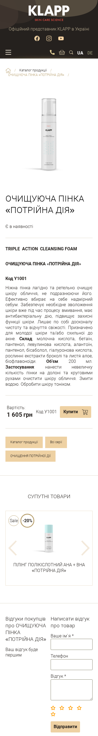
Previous (12, 548)
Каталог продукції (24, 442)
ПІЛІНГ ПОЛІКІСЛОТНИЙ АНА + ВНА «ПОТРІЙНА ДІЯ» (49, 567)
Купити (70, 411)
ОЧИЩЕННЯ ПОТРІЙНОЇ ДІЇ (30, 456)
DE (90, 53)
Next (85, 548)
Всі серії (56, 442)
